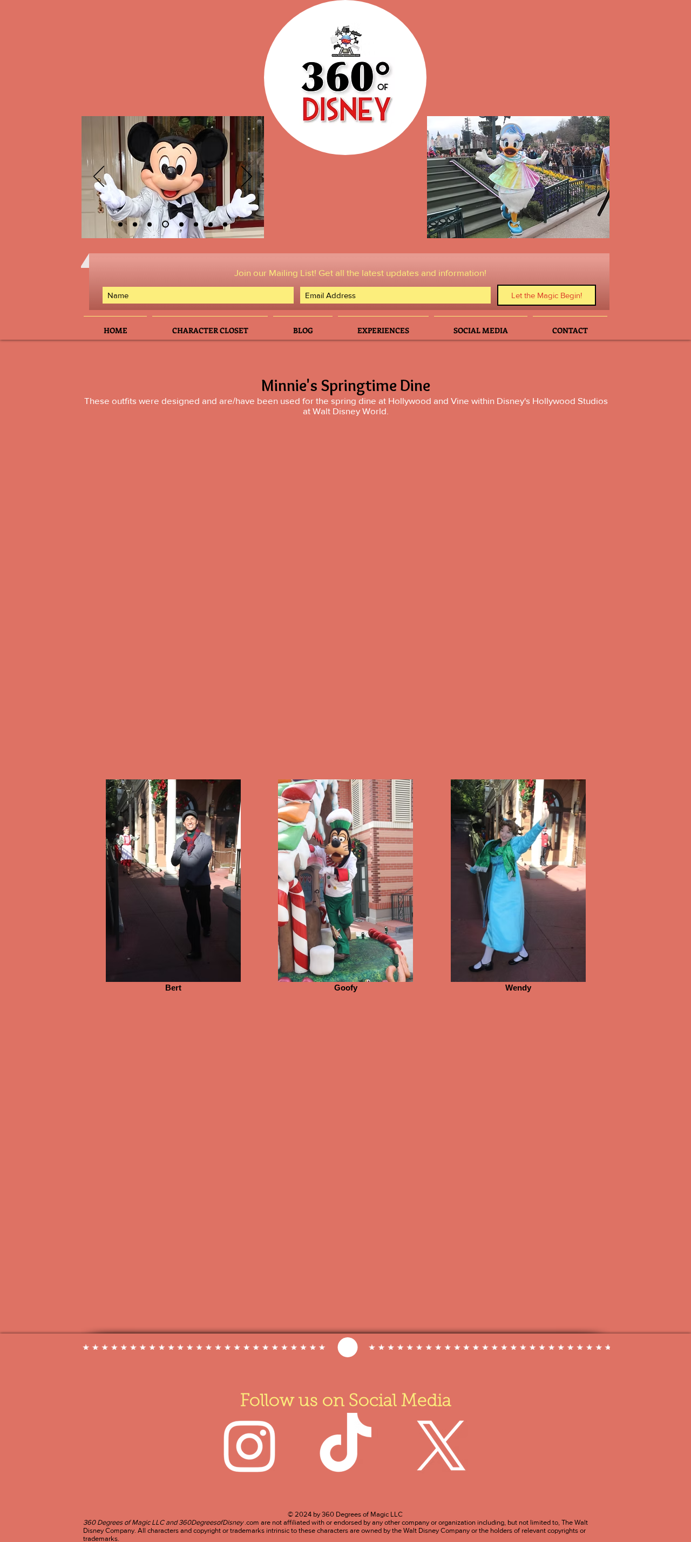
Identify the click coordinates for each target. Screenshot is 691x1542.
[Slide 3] (135, 224)
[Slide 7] (210, 224)
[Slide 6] (149, 224)
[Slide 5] (196, 224)
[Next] (246, 177)
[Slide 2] (120, 224)
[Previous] (98, 177)
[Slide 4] (164, 224)
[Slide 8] (225, 224)
